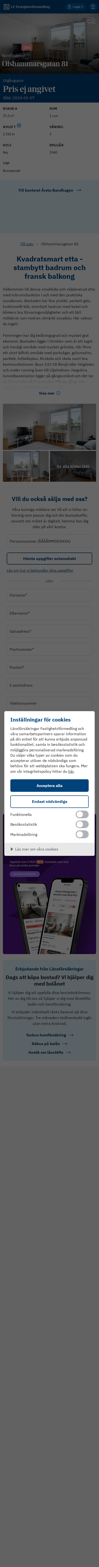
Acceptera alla (49, 785)
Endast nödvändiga (49, 801)
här (71, 771)
